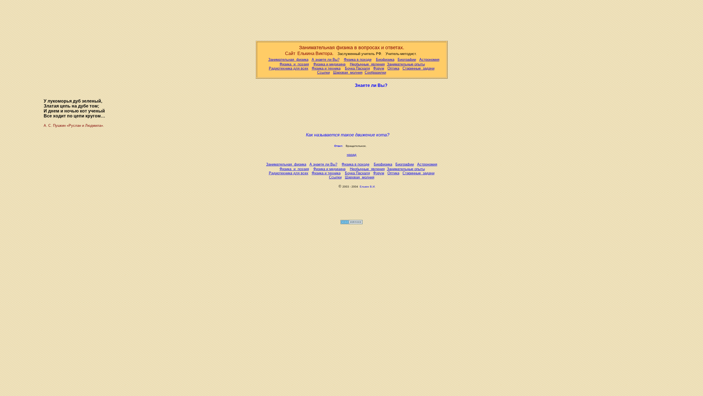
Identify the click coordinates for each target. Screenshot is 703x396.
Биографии (407, 59)
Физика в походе (358, 59)
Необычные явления (367, 64)
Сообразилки (375, 72)
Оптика (393, 68)
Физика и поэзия (294, 64)
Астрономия (429, 59)
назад (351, 155)
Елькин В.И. (367, 186)
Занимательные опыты (406, 64)
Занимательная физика (288, 59)
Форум (378, 68)
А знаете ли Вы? (325, 59)
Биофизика (385, 59)
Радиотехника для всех (288, 68)
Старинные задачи (418, 68)
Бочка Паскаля (357, 68)
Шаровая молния (347, 72)
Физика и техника (326, 68)
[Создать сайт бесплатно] (351, 222)
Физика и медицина (329, 64)
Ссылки (323, 72)
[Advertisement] (351, 19)
